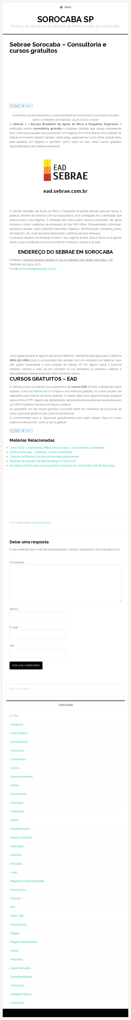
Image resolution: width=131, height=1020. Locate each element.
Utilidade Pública (41, 523)
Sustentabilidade (21, 976)
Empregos (17, 802)
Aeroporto (16, 724)
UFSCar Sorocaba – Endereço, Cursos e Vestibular (41, 452)
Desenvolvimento (21, 776)
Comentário (17, 562)
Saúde (14, 950)
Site (12, 645)
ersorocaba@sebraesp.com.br (38, 268)
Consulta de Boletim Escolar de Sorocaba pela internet (44, 456)
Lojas (13, 872)
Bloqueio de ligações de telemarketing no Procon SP (43, 461)
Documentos (18, 794)
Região (14, 933)
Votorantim (17, 1002)
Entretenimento (20, 828)
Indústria (15, 855)
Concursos (17, 750)
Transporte (17, 985)
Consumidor (18, 759)
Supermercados (20, 968)
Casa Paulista (18, 733)
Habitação (17, 846)
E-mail (14, 627)
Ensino (27, 523)
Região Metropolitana (24, 942)
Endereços (17, 811)
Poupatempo (18, 924)
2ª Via (14, 715)
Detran (14, 785)
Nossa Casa (17, 889)
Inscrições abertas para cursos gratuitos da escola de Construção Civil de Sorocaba (62, 465)
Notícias (15, 898)
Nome (14, 609)
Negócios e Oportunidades (27, 881)
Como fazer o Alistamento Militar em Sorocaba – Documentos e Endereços (57, 447)
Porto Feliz (17, 915)
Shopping (16, 959)
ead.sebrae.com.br (39, 391)
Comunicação (19, 741)
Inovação (16, 863)
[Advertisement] (65, 80)
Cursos (14, 768)
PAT (13, 907)
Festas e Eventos (21, 837)
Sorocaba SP (65, 19)
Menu (68, 7)
